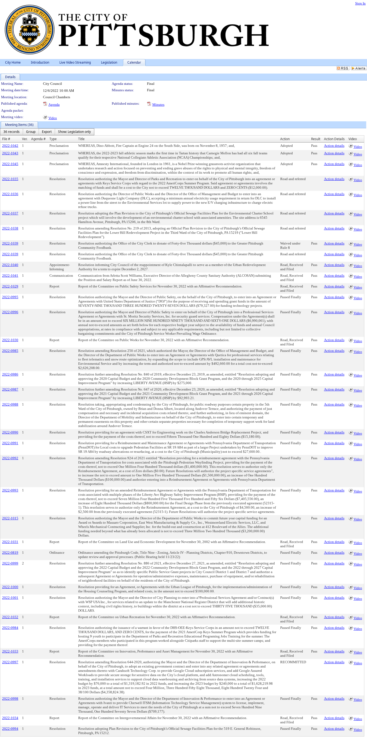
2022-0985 (10, 351)
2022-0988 (10, 404)
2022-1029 (10, 286)
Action (285, 139)
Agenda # (38, 139)
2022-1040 (10, 265)
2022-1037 (10, 213)
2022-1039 (10, 243)
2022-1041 (10, 276)
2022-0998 (10, 699)
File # (6, 139)
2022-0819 (10, 553)
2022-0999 (10, 563)
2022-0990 (10, 432)
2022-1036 (10, 194)
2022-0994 (10, 729)
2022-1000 (10, 587)
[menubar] (47, 131)
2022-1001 (10, 598)
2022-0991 (10, 443)
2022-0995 (10, 297)
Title (81, 139)
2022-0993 (10, 490)
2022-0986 (10, 374)
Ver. (24, 139)
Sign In (360, 3)
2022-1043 (10, 153)
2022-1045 (10, 164)
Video (52, 118)
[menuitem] (11, 132)
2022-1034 (10, 718)
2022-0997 (10, 662)
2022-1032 (10, 617)
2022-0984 (10, 628)
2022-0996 (10, 312)
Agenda (54, 105)
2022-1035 (10, 179)
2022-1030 (10, 340)
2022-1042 (10, 146)
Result (315, 139)
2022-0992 (10, 458)
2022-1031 (10, 542)
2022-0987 (10, 389)
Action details (334, 146)
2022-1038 (10, 228)
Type (53, 139)
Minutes (158, 105)
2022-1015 (10, 518)
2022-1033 (10, 651)
